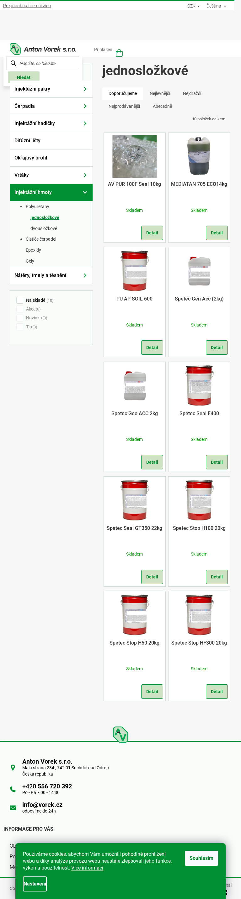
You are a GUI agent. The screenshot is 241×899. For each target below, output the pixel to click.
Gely (30, 261)
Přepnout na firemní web (27, 5)
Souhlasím (201, 858)
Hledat (23, 77)
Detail (152, 232)
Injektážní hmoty (33, 192)
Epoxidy (33, 250)
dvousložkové (43, 228)
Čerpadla (24, 106)
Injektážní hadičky (34, 123)
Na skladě (39, 300)
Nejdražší (192, 93)
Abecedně (162, 106)
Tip (31, 326)
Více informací (87, 868)
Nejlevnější (160, 93)
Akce (32, 308)
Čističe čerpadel (41, 239)
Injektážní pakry (32, 89)
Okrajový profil (30, 158)
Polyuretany (37, 206)
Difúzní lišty (27, 141)
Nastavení (35, 884)
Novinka (36, 317)
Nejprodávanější (124, 106)
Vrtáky (21, 175)
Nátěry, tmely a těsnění (40, 275)
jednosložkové (44, 217)
